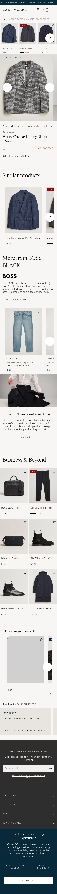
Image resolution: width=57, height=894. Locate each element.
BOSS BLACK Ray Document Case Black (12, 507)
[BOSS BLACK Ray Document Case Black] (14, 505)
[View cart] (47, 10)
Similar (21, 175)
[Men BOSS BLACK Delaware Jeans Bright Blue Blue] (23, 331)
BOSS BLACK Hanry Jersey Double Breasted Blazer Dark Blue (46, 48)
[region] (28, 721)
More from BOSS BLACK (22, 261)
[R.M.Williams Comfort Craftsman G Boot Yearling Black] (14, 606)
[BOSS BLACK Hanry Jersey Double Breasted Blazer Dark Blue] (46, 46)
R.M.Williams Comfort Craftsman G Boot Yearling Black (12, 608)
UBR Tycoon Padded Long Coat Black (40, 608)
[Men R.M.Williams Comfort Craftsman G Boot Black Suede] (43, 536)
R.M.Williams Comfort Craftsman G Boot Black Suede (42, 558)
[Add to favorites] (38, 190)
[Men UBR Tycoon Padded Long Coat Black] (43, 586)
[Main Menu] (52, 9)
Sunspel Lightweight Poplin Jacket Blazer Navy (27, 48)
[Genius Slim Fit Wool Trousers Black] (43, 505)
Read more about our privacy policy (28, 776)
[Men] (25, 659)
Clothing (7, 57)
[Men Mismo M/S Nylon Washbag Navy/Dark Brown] (14, 536)
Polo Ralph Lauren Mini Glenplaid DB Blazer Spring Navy (9, 48)
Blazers (18, 57)
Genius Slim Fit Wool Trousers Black (41, 507)
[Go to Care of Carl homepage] (15, 9)
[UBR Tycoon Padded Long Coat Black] (43, 606)
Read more (26, 437)
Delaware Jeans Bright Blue (19, 362)
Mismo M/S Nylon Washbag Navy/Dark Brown (11, 558)
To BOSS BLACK (13, 299)
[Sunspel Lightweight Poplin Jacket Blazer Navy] (27, 46)
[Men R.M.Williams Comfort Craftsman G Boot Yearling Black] (14, 586)
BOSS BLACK (9, 132)
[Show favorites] (42, 9)
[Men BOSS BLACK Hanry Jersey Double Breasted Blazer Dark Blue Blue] (46, 33)
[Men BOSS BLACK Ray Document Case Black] (14, 485)
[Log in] (38, 10)
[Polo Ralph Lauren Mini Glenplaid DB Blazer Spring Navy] (9, 46)
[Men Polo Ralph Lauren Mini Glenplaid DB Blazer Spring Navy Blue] (9, 33)
